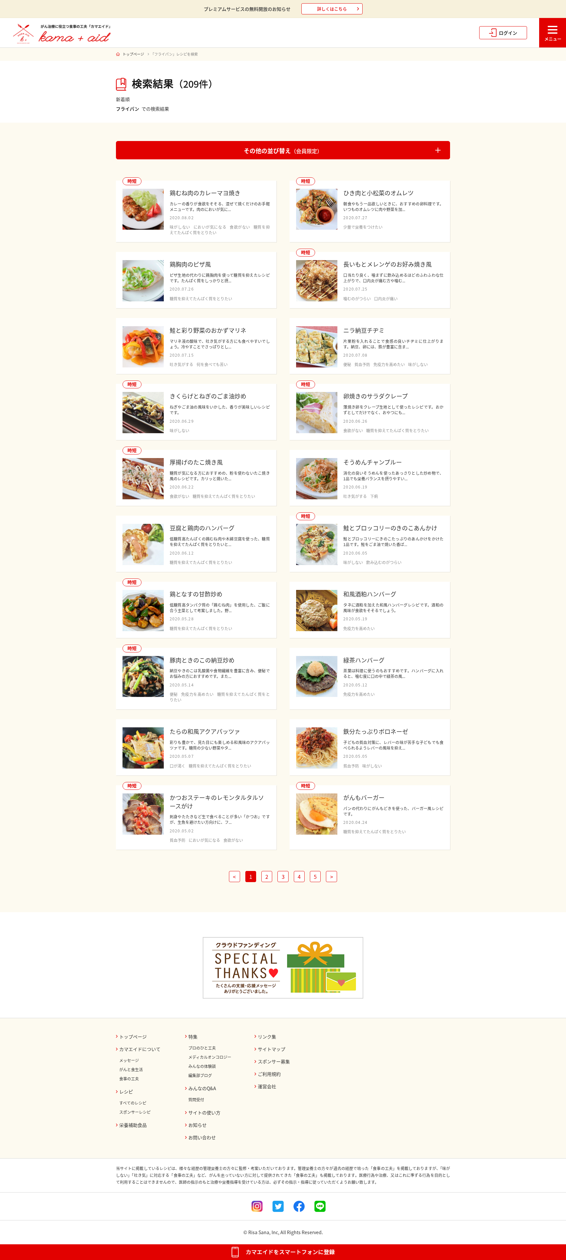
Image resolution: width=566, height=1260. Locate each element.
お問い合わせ (202, 1137)
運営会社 (267, 1086)
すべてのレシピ (132, 1103)
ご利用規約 (269, 1074)
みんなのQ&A (202, 1088)
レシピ (126, 1091)
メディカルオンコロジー (209, 1057)
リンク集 (267, 1036)
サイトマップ (271, 1049)
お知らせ (197, 1125)
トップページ (133, 54)
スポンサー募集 (274, 1061)
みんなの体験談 (202, 1066)
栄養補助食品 (133, 1125)
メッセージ (129, 1060)
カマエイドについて (139, 1049)
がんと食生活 (131, 1070)
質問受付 (196, 1100)
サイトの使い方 (204, 1112)
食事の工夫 (129, 1079)
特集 (193, 1036)
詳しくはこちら (332, 9)
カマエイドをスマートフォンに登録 (290, 1252)
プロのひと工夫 (202, 1048)
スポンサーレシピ (135, 1112)
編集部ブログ (200, 1075)
